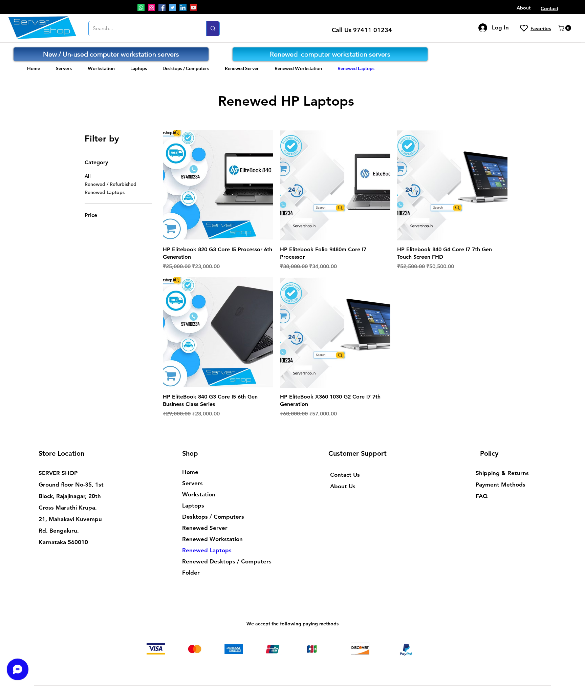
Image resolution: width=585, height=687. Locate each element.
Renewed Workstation (212, 539)
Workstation (198, 494)
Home (190, 472)
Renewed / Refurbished (110, 184)
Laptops (193, 505)
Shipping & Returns (502, 473)
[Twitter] (172, 7)
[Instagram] (151, 7)
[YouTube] (193, 7)
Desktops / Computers (213, 516)
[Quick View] (218, 185)
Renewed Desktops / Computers (219, 561)
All (88, 176)
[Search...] (212, 28)
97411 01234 (372, 30)
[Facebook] (162, 7)
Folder (191, 572)
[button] (565, 28)
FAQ (482, 496)
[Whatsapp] (141, 7)
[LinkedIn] (183, 7)
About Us (342, 486)
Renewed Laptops (105, 192)
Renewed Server (205, 527)
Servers (192, 483)
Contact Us (345, 474)
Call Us (342, 30)
